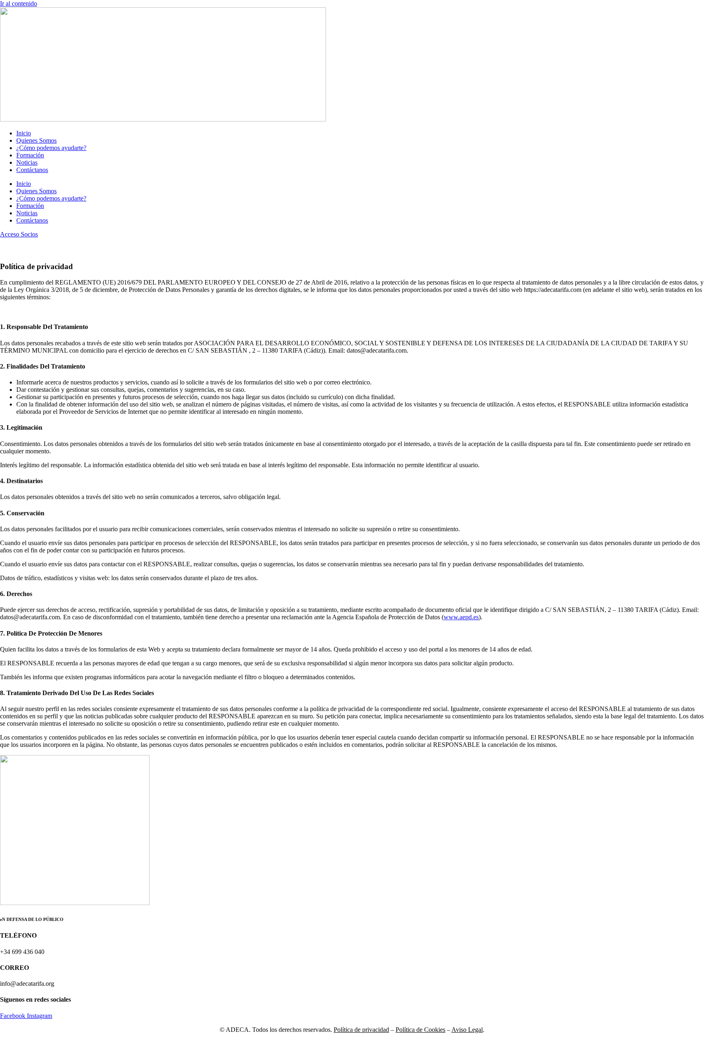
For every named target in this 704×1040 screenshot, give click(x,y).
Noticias (26, 162)
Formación (30, 155)
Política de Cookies (420, 1029)
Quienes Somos (36, 140)
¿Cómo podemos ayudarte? (51, 147)
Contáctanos (32, 169)
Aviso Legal (467, 1029)
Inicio (23, 133)
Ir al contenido (18, 3)
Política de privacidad (361, 1029)
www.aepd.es (461, 617)
